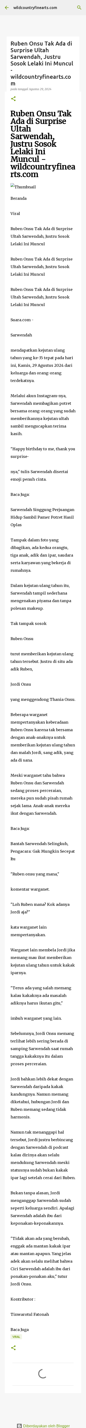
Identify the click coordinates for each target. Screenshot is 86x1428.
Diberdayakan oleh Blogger (46, 1426)
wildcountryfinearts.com (35, 7)
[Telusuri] (79, 7)
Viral (16, 1336)
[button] (13, 99)
